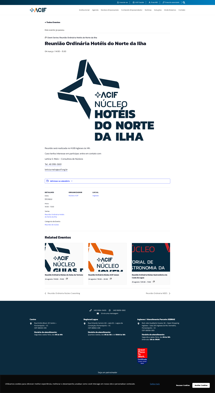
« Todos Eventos (52, 22)
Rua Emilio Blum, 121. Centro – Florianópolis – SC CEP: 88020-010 (45, 325)
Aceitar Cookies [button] (201, 385)
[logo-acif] (38, 10)
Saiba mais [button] (155, 383)
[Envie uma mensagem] (99, 313)
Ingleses (96, 195)
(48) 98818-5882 (119, 310)
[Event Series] (67, 278)
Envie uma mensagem (109, 313)
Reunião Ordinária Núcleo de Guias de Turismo (64, 275)
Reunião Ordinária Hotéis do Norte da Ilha (54, 215)
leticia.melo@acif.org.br (56, 169)
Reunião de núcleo (52, 224)
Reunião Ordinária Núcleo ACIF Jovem (103, 275)
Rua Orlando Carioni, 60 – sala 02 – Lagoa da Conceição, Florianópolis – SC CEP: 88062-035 (105, 325)
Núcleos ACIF (73, 195)
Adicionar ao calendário (60, 181)
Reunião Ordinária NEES (157, 293)
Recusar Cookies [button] (183, 385)
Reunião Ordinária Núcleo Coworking (63, 293)
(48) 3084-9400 (100, 310)
